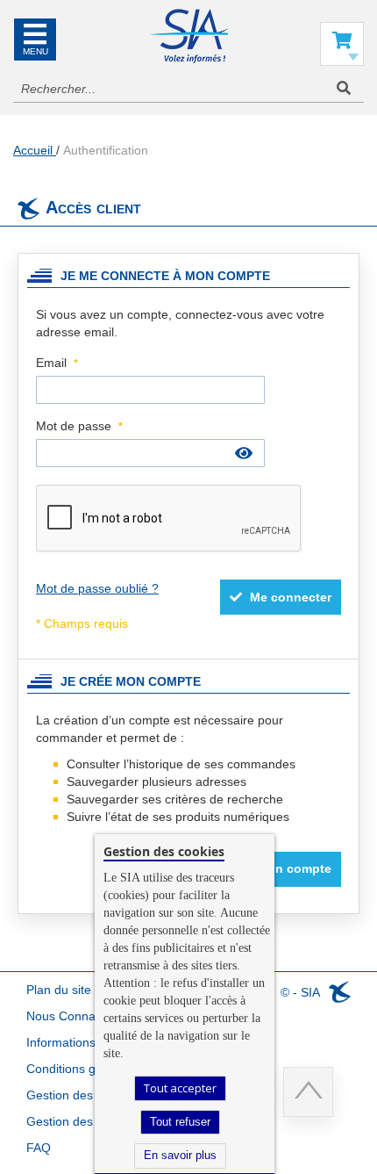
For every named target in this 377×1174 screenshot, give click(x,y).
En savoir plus (180, 1155)
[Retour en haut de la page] (308, 1092)
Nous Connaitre (69, 1016)
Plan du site (58, 990)
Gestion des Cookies (83, 1121)
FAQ (38, 1148)
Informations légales (82, 1042)
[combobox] (188, 89)
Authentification (105, 150)
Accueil (34, 150)
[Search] (344, 88)
